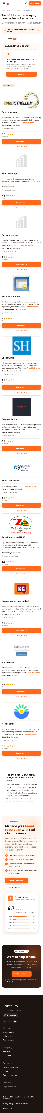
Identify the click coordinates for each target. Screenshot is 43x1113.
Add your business (10, 1075)
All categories (8, 1032)
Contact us (7, 1055)
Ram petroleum (9, 112)
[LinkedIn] (15, 1021)
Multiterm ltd (8, 662)
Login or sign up (9, 1087)
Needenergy (8, 723)
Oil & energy (17, 11)
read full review (28, 122)
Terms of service (21, 1103)
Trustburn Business (10, 1067)
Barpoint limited (10, 419)
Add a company (9, 1040)
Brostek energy (9, 173)
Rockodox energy (11, 296)
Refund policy (8, 1108)
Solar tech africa (10, 480)
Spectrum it (8, 357)
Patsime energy (10, 235)
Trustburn (10, 1006)
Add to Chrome (12, 982)
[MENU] (4, 3)
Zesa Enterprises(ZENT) (14, 537)
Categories (6, 11)
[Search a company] (26, 3)
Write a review (21, 146)
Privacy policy (8, 1103)
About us (6, 1052)
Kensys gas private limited (15, 601)
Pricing (5, 1071)
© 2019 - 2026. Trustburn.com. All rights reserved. (18, 1098)
